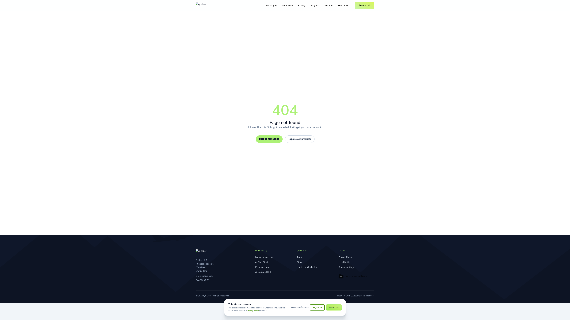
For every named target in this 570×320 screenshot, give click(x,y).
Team (299, 257)
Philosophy (271, 5)
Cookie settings (346, 267)
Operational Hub (263, 272)
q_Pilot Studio (262, 262)
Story (299, 262)
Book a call (364, 5)
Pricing (301, 5)
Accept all (334, 307)
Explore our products (300, 139)
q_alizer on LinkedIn (307, 267)
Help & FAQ (344, 5)
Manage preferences (299, 307)
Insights (315, 5)
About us (328, 5)
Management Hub (264, 257)
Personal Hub (262, 267)
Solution (286, 5)
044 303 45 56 (202, 280)
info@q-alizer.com (204, 276)
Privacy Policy (345, 257)
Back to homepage (269, 138)
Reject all (317, 307)
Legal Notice (344, 262)
